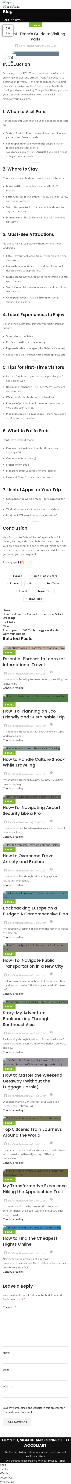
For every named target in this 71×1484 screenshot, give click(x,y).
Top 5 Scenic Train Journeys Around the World (32, 1132)
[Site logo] (7, 2)
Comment (9, 1307)
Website (8, 1386)
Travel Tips (44, 591)
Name (7, 1352)
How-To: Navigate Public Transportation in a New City (33, 963)
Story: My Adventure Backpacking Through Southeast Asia (26, 1019)
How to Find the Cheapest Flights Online (30, 1241)
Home (6, 20)
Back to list (9, 622)
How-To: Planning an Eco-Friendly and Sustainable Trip (34, 714)
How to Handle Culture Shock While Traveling (34, 762)
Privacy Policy (56, 1460)
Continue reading (13, 687)
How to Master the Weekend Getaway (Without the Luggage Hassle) (32, 1081)
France (14, 583)
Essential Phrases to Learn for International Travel (34, 662)
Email (7, 1369)
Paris (32, 583)
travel (23, 591)
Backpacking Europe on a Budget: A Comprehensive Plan (35, 911)
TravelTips (35, 598)
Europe (17, 575)
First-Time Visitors (45, 575)
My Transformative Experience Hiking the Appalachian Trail (35, 1189)
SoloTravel (53, 583)
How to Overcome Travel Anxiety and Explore (29, 859)
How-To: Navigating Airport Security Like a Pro (31, 810)
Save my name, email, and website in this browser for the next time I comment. (34, 1409)
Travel (17, 20)
